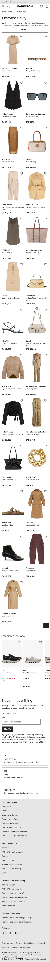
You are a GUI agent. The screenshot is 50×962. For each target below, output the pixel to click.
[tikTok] (10, 933)
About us (5, 848)
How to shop (10, 759)
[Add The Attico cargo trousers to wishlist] (45, 536)
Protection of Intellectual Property (16, 947)
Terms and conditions (25, 943)
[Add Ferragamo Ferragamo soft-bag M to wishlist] (21, 446)
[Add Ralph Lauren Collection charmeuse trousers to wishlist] (45, 400)
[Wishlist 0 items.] (41, 6)
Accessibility (42, 943)
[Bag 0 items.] (47, 6)
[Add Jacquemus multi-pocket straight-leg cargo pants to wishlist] (21, 173)
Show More (25, 686)
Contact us (6, 806)
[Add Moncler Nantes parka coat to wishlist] (45, 491)
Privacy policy (7, 943)
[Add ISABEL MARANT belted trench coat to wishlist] (21, 582)
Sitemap (5, 873)
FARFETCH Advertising (11, 869)
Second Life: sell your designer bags (17, 918)
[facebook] (16, 933)
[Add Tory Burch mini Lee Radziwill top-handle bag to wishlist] (45, 264)
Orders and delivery (10, 815)
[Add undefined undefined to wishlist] (19, 642)
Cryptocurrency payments (12, 827)
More (46, 25)
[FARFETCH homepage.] (25, 6)
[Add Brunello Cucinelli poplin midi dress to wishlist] (21, 37)
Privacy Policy (7, 739)
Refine (23, 30)
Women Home (7, 11)
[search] (8, 6)
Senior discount (8, 906)
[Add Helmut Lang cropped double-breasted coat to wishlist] (21, 400)
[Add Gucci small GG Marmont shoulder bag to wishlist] (45, 309)
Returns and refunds (10, 819)
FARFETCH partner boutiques (14, 852)
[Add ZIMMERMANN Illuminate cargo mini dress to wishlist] (45, 173)
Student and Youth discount (13, 901)
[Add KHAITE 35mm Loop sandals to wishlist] (21, 309)
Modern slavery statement (12, 864)
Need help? (9, 790)
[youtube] (22, 933)
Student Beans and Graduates (14, 897)
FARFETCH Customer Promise (14, 836)
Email (4, 717)
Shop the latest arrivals (18, 2)
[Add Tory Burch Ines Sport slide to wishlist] (21, 491)
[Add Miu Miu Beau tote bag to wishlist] (45, 128)
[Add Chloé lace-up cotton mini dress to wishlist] (21, 264)
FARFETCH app (8, 860)
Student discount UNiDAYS (13, 893)
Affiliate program (8, 885)
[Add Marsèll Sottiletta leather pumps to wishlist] (21, 536)
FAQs (6, 775)
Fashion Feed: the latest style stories (17, 922)
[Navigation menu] (3, 6)
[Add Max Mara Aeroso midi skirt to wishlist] (21, 128)
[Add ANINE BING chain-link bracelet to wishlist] (45, 446)
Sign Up (7, 729)
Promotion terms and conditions (15, 831)
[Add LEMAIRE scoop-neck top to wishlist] (21, 219)
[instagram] (4, 933)
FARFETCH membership (12, 889)
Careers (5, 856)
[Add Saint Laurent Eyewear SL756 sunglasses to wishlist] (45, 82)
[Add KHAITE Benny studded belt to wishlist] (45, 37)
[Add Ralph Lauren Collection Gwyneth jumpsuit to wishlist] (45, 355)
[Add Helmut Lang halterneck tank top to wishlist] (21, 82)
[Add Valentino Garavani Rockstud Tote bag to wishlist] (45, 219)
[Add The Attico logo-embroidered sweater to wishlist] (21, 355)
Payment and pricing (10, 823)
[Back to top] (46, 625)
